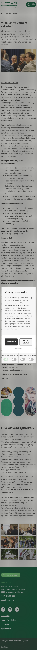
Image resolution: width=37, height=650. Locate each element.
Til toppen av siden (10, 575)
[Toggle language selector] (29, 4)
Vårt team (5, 615)
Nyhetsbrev (6, 629)
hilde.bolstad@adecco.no (12, 370)
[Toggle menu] (33, 4)
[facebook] (3, 609)
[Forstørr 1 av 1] (33, 526)
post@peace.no (7, 600)
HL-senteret (6, 151)
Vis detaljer (18, 348)
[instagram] (10, 609)
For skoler (5, 624)
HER (6, 379)
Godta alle (11, 342)
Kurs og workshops (9, 620)
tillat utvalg (26, 342)
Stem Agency (22, 641)
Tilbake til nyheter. (11, 13)
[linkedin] (17, 609)
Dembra (4, 125)
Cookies (4, 647)
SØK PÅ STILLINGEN (9, 82)
